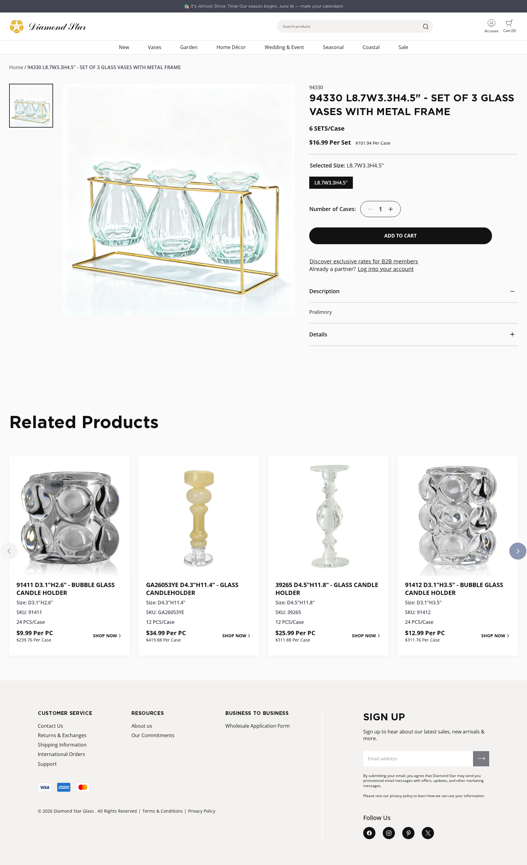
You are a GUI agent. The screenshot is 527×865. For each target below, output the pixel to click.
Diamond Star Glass (74, 811)
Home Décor (231, 47)
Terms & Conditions (162, 811)
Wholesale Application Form (257, 726)
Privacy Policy (201, 811)
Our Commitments (152, 735)
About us (141, 726)
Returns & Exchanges (62, 735)
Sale (403, 47)
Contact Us (50, 726)
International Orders (61, 754)
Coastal (371, 47)
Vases (154, 47)
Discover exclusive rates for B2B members (364, 261)
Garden (189, 47)
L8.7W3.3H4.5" (331, 182)
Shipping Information (62, 744)
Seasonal (333, 47)
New (124, 47)
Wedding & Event (284, 47)
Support (47, 764)
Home (16, 67)
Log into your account (386, 269)
